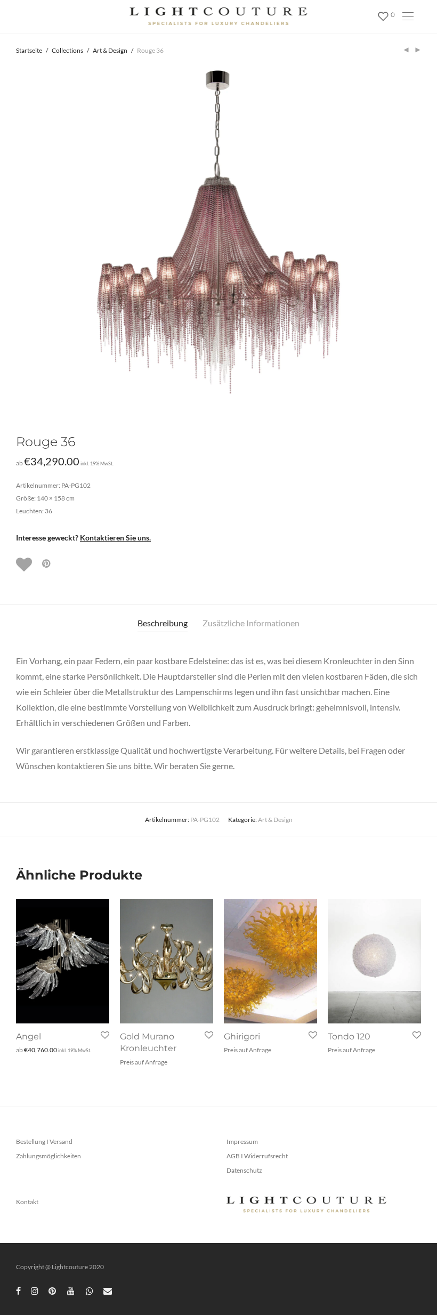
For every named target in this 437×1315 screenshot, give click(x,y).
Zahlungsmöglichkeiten (48, 1156)
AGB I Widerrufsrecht (257, 1156)
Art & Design (110, 50)
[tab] (162, 623)
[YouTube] (71, 1290)
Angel (28, 1036)
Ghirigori (242, 1036)
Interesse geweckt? (83, 537)
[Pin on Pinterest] (47, 564)
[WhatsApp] (89, 1290)
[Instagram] (34, 1290)
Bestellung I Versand (44, 1141)
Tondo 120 (349, 1036)
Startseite (29, 50)
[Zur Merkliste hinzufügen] (25, 564)
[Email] (107, 1290)
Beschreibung (162, 623)
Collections (67, 50)
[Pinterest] (52, 1290)
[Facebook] (18, 1290)
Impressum (242, 1141)
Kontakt (27, 1202)
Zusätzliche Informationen (251, 623)
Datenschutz (244, 1170)
